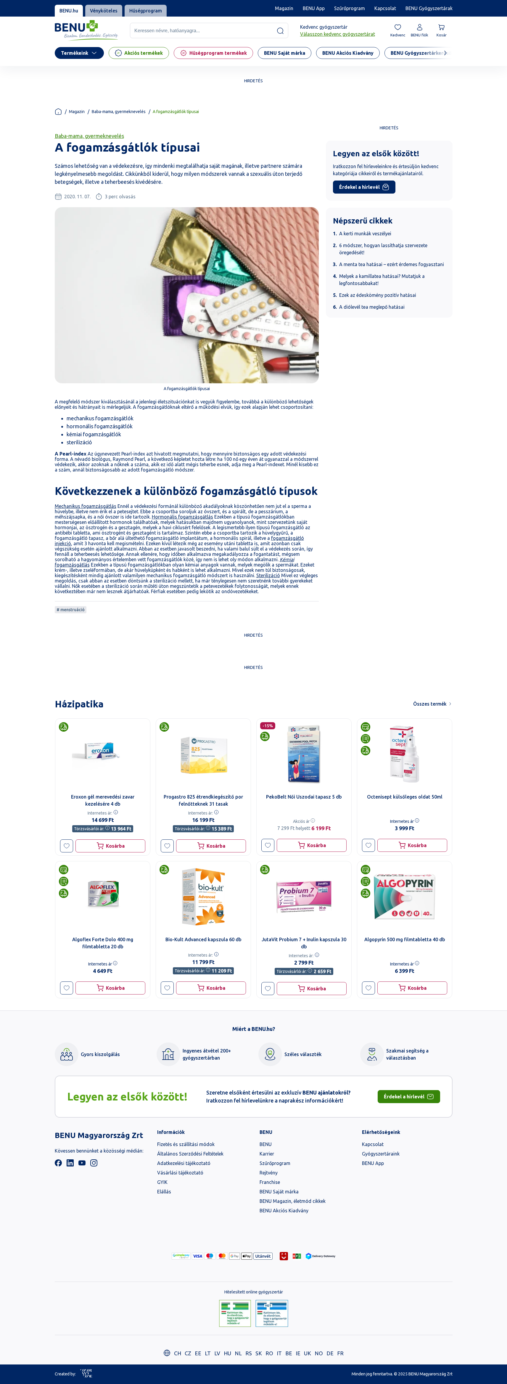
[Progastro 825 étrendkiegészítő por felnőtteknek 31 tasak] (203, 754)
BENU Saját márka (279, 1191)
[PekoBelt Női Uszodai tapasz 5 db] (304, 754)
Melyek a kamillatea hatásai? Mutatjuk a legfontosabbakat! (382, 279)
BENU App (314, 8)
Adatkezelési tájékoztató (183, 1163)
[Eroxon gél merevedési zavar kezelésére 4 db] (102, 754)
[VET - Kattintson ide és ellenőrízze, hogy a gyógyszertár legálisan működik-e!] (271, 1314)
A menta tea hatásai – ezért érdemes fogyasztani (391, 264)
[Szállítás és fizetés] (181, 1256)
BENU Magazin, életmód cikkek (293, 1201)
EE (198, 1353)
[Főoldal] (58, 111)
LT (208, 1353)
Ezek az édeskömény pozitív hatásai (377, 295)
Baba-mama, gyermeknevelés (119, 111)
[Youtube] (82, 1164)
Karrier (267, 1153)
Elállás (164, 1191)
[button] (66, 845)
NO (319, 1353)
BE (288, 1353)
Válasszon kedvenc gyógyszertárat (337, 34)
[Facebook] (58, 1164)
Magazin (284, 8)
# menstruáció (71, 609)
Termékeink (74, 53)
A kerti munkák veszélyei (365, 233)
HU (227, 1353)
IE (298, 1353)
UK (307, 1353)
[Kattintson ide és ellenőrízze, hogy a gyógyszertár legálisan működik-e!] (235, 1314)
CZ (188, 1353)
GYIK (162, 1182)
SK (258, 1353)
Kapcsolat (385, 8)
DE (330, 1353)
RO (269, 1353)
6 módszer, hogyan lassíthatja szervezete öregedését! (383, 249)
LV (217, 1353)
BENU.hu (68, 10)
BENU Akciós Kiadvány (284, 1210)
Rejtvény (269, 1172)
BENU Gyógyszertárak (429, 8)
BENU (266, 1144)
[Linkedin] (70, 1164)
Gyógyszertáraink (381, 1153)
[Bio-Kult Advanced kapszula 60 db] (203, 896)
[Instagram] (93, 1164)
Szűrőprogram (349, 8)
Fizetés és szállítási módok (186, 1144)
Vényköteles (104, 10)
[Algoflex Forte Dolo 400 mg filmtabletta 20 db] (102, 896)
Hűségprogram (145, 10)
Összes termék (430, 704)
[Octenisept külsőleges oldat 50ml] (404, 754)
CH (177, 1353)
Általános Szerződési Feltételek (190, 1153)
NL (238, 1353)
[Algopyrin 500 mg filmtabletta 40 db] (404, 896)
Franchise (270, 1182)
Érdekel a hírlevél (359, 187)
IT (279, 1353)
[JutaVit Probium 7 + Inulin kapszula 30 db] (304, 896)
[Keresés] (280, 30)
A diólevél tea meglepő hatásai (372, 307)
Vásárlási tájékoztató (180, 1172)
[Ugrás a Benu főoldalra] (86, 30)
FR (340, 1353)
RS (248, 1353)
